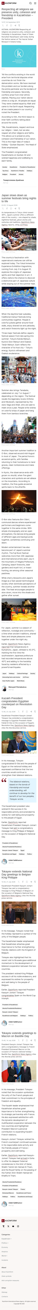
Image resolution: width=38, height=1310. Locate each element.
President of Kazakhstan (27, 167)
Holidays (29, 171)
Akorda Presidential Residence (11, 847)
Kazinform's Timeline (17, 171)
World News (20, 681)
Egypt (22, 850)
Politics (29, 854)
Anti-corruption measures (10, 1280)
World (4, 1256)
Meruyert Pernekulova (17, 687)
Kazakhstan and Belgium (10, 1015)
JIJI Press (24, 225)
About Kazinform (7, 1272)
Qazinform (13, 644)
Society (4, 167)
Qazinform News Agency (24, 725)
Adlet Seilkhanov (15, 860)
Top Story (5, 171)
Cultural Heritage (22, 673)
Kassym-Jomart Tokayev (10, 850)
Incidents (5, 1260)
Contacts (5, 1296)
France (23, 1189)
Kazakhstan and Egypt (9, 854)
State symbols (6, 1276)
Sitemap (4, 1292)
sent (16, 828)
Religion (4, 174)
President (13, 174)
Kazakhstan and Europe (25, 1196)
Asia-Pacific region (8, 681)
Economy (5, 1247)
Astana (21, 174)
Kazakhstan (13, 167)
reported (6, 647)
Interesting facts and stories (11, 677)
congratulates (8, 995)
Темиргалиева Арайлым (13, 180)
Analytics (5, 1251)
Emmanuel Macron (8, 1193)
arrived (24, 1158)
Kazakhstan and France (23, 1193)
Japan (4, 673)
